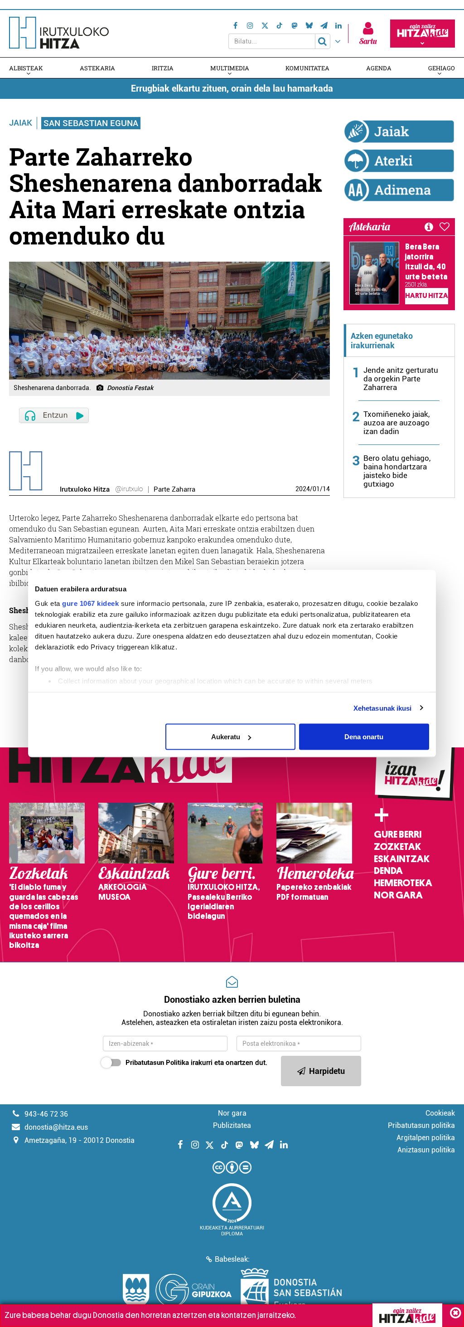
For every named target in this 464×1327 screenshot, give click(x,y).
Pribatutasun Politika (157, 1063)
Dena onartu (363, 737)
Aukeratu (225, 737)
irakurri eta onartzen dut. (196, 1063)
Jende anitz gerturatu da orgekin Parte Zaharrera (400, 379)
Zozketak (397, 847)
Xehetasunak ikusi (382, 708)
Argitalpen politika (425, 1137)
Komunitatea (307, 68)
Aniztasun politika (426, 1150)
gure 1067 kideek (90, 603)
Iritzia (163, 68)
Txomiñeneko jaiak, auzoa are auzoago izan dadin (396, 423)
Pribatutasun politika (421, 1125)
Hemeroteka (403, 883)
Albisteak (26, 68)
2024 (302, 489)
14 (326, 489)
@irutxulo (129, 489)
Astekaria (97, 68)
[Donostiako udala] (291, 1291)
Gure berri (397, 834)
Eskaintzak (402, 859)
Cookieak (440, 1113)
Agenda (379, 68)
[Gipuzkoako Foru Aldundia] (177, 1291)
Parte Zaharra (174, 489)
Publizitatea (232, 1125)
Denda (388, 871)
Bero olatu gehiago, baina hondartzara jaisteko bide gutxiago (396, 471)
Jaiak (20, 122)
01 (316, 489)
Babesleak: (232, 1259)
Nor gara (398, 895)
